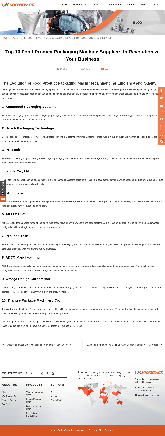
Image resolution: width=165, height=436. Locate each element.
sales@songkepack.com (148, 395)
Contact (156, 5)
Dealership (114, 5)
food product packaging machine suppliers (45, 94)
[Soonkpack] (18, 5)
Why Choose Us (9, 396)
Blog (143, 5)
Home (5, 38)
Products (77, 5)
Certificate (6, 404)
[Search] (159, 11)
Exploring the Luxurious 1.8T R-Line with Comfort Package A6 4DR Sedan (123, 345)
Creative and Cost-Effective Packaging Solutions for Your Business (38, 345)
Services (131, 5)
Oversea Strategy (9, 400)
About (63, 5)
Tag (13, 38)
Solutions (97, 5)
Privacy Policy (56, 400)
